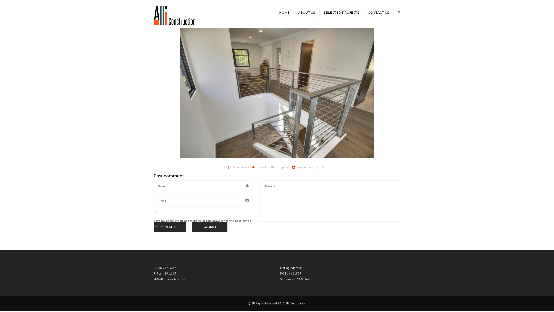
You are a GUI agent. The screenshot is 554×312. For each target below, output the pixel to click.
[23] (277, 95)
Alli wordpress (280, 167)
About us (306, 13)
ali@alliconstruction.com (169, 279)
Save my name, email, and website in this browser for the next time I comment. (202, 223)
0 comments (241, 167)
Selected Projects (341, 13)
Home (284, 13)
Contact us (378, 13)
